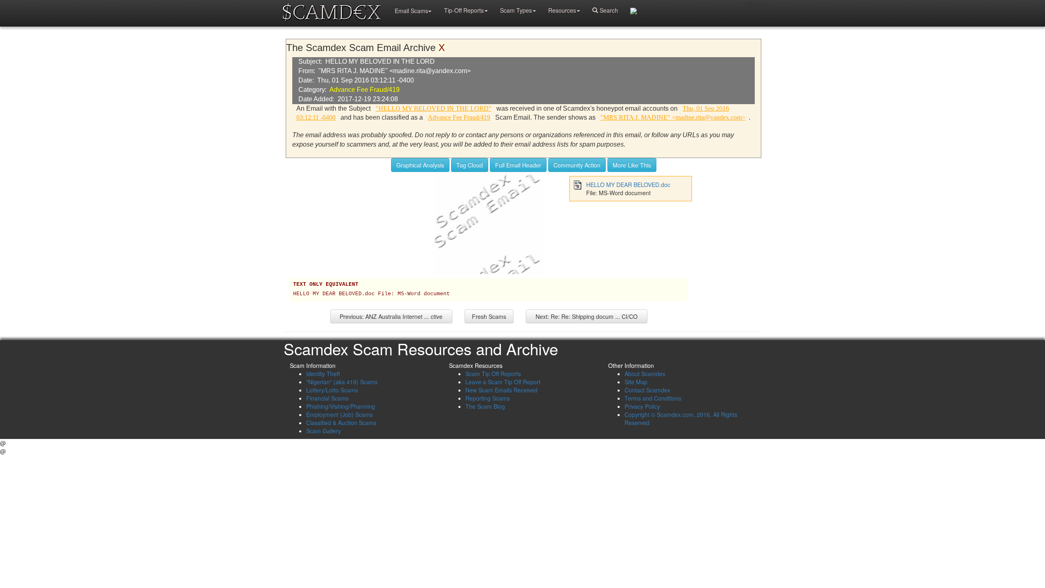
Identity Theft (323, 374)
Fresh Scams (489, 316)
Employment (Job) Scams (339, 414)
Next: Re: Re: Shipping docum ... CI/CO (587, 316)
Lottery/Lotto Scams (332, 390)
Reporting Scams (487, 398)
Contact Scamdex (647, 390)
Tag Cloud (469, 165)
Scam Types (516, 10)
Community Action (577, 165)
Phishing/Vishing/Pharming (340, 406)
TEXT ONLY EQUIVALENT (325, 284)
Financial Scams (327, 398)
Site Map (636, 382)
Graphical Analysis (420, 165)
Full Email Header (518, 165)
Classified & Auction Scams (341, 423)
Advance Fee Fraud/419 (364, 89)
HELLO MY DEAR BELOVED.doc (628, 184)
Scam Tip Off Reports (493, 374)
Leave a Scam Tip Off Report (502, 382)
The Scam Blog (485, 406)
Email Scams (411, 11)
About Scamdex (645, 374)
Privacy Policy (642, 406)
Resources (562, 10)
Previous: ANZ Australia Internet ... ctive (391, 316)
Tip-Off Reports (464, 10)
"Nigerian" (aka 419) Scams (342, 382)
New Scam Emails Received (501, 390)
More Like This (632, 165)
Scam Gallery (323, 431)
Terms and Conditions (653, 398)
